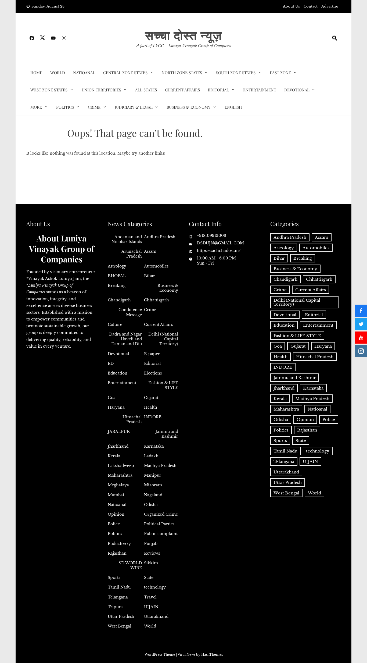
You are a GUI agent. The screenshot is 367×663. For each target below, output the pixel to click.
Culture (115, 324)
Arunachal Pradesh (131, 254)
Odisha (151, 504)
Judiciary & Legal (134, 107)
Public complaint (161, 533)
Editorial (218, 89)
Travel (150, 597)
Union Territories (101, 89)
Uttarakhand (156, 616)
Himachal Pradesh (132, 419)
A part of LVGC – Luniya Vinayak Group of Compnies (183, 45)
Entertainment (259, 89)
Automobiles (156, 266)
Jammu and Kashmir (167, 434)
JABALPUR (119, 431)
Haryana (116, 407)
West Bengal (119, 626)
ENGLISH (233, 107)
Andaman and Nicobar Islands (126, 239)
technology (155, 587)
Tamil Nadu (119, 587)
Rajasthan (117, 553)
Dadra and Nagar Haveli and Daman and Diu (125, 339)
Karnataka (154, 446)
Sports (114, 577)
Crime (94, 107)
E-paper (152, 353)
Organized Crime (161, 514)
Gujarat (151, 397)
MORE (36, 107)
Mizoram (153, 485)
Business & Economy (188, 107)
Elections (153, 373)
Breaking (116, 285)
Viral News (186, 655)
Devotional (297, 89)
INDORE (152, 417)
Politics (65, 107)
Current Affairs (182, 89)
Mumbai (116, 495)
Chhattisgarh (156, 300)
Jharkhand (118, 446)
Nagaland (153, 495)
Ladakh (151, 456)
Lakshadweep (121, 465)
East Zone (280, 72)
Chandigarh (119, 300)
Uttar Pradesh (121, 616)
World (57, 72)
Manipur (152, 475)
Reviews (152, 553)
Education (117, 373)
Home (36, 72)
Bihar (149, 275)
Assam (150, 251)
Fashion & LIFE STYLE (163, 385)
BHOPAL (117, 275)
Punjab (150, 543)
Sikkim (151, 563)
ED (111, 363)
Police (114, 524)
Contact (311, 6)
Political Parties (159, 524)
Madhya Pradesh (160, 465)
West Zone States (48, 89)
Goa (112, 397)
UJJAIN (151, 606)
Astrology (117, 266)
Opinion (116, 514)
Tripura (115, 606)
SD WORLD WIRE (130, 565)
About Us (291, 6)
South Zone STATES (236, 72)
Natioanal (84, 72)
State (148, 577)
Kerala (114, 456)
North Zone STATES (182, 72)
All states (146, 89)
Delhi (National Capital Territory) (163, 339)
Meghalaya (118, 485)
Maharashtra (120, 475)
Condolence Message (130, 312)
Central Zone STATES (125, 72)
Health (150, 407)
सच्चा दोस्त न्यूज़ (183, 35)
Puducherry (119, 543)
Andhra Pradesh (159, 236)
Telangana (118, 597)
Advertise (329, 6)
